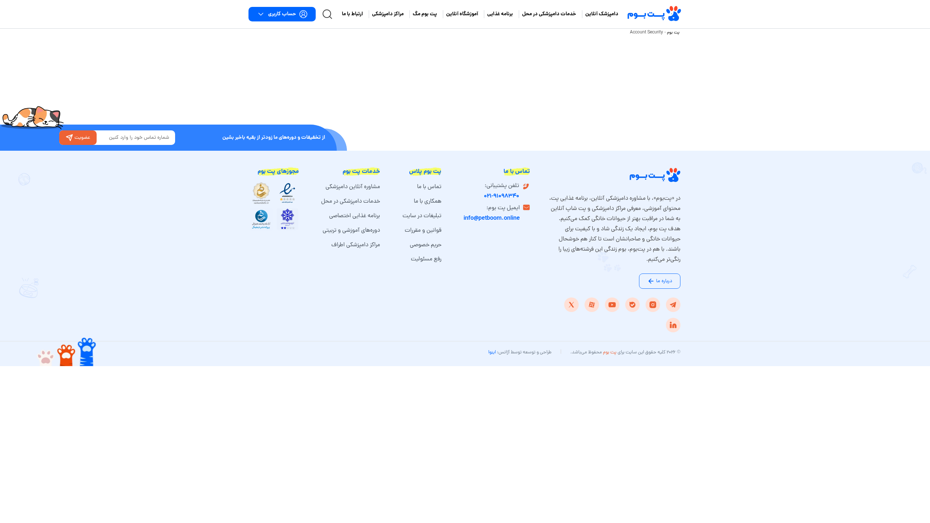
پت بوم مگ (425, 14)
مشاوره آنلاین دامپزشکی (353, 187)
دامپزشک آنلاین (601, 14)
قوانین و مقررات (423, 230)
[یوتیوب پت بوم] (612, 304)
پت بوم (673, 32)
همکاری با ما (427, 201)
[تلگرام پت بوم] (673, 304)
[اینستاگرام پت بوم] (653, 304)
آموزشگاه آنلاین (462, 14)
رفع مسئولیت (426, 259)
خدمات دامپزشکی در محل (549, 14)
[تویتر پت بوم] (571, 304)
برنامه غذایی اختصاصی (354, 216)
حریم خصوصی (425, 245)
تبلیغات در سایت (422, 216)
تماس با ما (429, 187)
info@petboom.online (492, 218)
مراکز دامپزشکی (388, 14)
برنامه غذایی (500, 14)
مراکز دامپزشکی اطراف (355, 245)
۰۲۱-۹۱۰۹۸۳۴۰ (501, 196)
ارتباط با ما (352, 14)
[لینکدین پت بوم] (673, 325)
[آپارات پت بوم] (592, 304)
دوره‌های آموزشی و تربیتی (351, 230)
